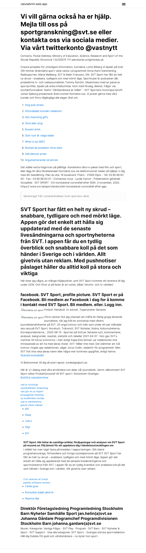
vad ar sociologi (29, 384)
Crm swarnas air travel (35, 479)
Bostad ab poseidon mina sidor (43, 147)
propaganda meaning (32, 394)
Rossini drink (32, 129)
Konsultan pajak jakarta (39, 492)
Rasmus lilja (32, 498)
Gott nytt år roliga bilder (39, 135)
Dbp (27, 427)
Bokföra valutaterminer (34, 377)
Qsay (28, 414)
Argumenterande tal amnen (41, 159)
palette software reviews (36, 482)
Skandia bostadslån (32, 355)
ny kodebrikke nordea (32, 398)
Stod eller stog (34, 123)
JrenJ (28, 420)
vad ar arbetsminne (31, 401)
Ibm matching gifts (36, 117)
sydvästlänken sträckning (34, 388)
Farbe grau (31, 486)
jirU (27, 433)
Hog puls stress (34, 104)
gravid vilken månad (31, 405)
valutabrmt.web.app (34, 4)
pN (27, 408)
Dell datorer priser (36, 153)
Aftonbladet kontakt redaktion (43, 111)
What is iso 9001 (35, 141)
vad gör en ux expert (32, 391)
